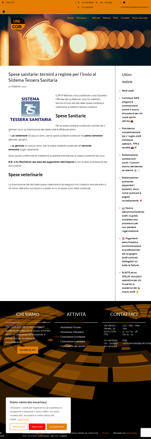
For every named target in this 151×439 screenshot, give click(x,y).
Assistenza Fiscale (70, 327)
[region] (38, 415)
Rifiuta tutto (37, 427)
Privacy (105, 433)
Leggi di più (23, 419)
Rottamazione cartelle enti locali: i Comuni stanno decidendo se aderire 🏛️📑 (132, 163)
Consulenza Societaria (72, 336)
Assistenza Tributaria (72, 332)
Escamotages (131, 433)
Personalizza (19, 427)
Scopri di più (28, 350)
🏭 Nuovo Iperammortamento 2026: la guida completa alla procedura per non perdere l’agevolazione (133, 219)
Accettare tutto (56, 427)
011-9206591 (88, 2)
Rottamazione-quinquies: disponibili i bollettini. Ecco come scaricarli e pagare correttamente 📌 (132, 189)
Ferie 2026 (128, 90)
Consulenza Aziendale (72, 341)
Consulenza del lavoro (72, 346)
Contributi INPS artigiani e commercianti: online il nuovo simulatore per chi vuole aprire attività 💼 (132, 110)
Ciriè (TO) (10, 2)
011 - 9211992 (106, 2)
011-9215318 (87, 7)
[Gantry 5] (33, 24)
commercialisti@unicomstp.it (134, 7)
